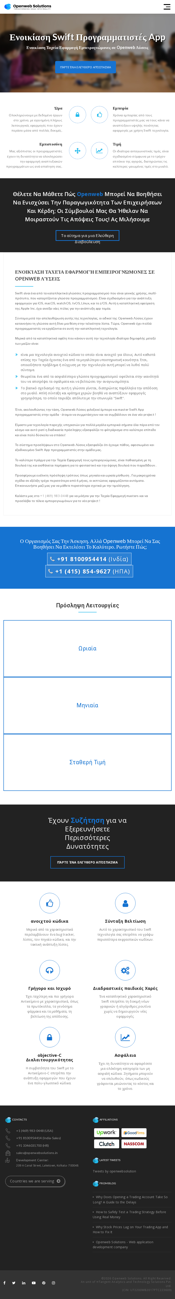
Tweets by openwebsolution (114, 1171)
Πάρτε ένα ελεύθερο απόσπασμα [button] (85, 67)
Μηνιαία (87, 705)
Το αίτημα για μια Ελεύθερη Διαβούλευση (87, 237)
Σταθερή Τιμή (87, 762)
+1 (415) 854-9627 (91, 571)
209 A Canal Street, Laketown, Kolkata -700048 (47, 1165)
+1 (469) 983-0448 (54, 496)
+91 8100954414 (92, 559)
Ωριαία (87, 649)
